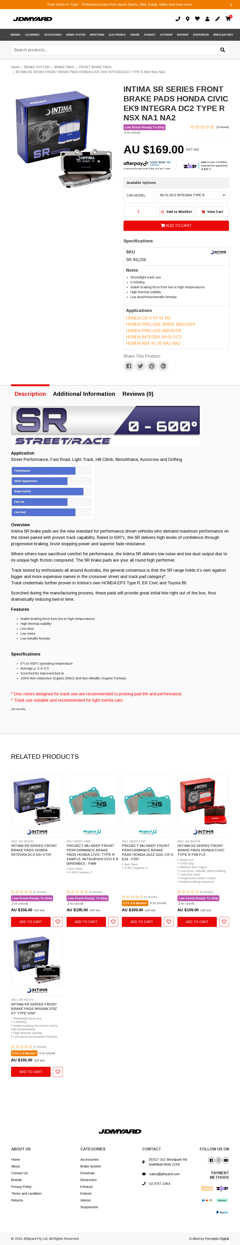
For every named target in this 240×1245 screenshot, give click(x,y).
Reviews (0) (138, 394)
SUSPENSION (201, 34)
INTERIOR (182, 34)
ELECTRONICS (117, 34)
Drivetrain (87, 1173)
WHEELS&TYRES (223, 34)
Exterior (86, 1193)
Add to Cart (178, 226)
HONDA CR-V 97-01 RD (148, 318)
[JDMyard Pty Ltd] (32, 19)
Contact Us (19, 1173)
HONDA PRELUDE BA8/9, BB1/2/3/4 (160, 324)
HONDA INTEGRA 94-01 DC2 (154, 337)
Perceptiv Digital (217, 1239)
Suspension (89, 1207)
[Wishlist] (198, 19)
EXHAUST (149, 34)
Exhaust (86, 1187)
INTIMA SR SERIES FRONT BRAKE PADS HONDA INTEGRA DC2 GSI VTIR (34, 850)
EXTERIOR (166, 34)
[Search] (222, 50)
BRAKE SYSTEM (75, 34)
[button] (176, 212)
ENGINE (134, 34)
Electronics (88, 1180)
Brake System (90, 1166)
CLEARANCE (32, 34)
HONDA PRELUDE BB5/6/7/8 (153, 330)
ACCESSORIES (53, 34)
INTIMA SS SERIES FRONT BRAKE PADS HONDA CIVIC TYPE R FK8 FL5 (201, 850)
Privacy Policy (21, 1187)
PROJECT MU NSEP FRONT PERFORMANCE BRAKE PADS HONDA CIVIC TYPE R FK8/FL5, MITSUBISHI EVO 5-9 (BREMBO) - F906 (92, 854)
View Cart (214, 212)
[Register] (218, 19)
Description (30, 394)
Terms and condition (26, 1193)
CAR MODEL (136, 195)
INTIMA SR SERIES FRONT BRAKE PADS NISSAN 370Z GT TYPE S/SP (34, 1008)
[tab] (30, 393)
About (15, 1166)
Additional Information (84, 394)
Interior (85, 1200)
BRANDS (15, 34)
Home (15, 1159)
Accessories (89, 1159)
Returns (17, 1200)
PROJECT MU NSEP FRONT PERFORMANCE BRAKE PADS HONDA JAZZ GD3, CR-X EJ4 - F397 (147, 852)
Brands (16, 1180)
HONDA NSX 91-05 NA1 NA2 (153, 343)
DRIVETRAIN (97, 34)
